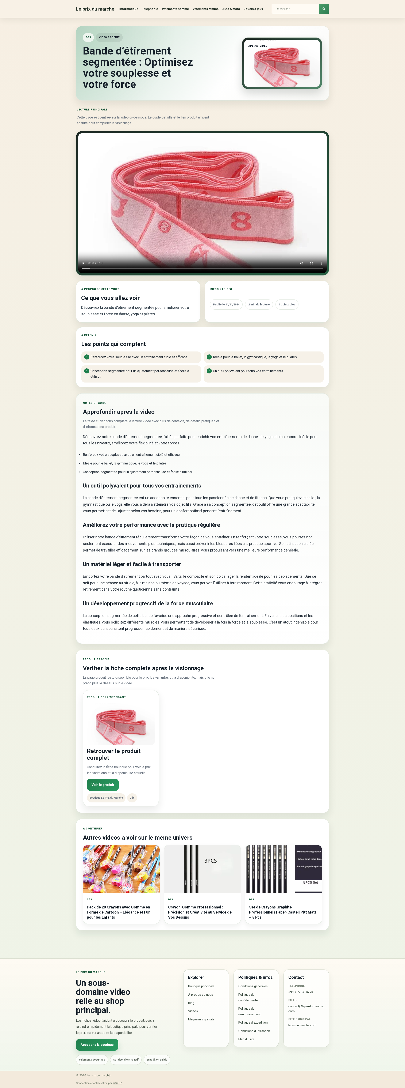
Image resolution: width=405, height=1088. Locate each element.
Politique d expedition (253, 1022)
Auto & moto (231, 9)
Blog (191, 1003)
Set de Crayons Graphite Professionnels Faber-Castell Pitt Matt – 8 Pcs (282, 912)
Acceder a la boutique (97, 1045)
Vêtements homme (175, 9)
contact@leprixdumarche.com (306, 1008)
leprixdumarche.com (302, 1025)
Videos (193, 1011)
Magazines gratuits (201, 1019)
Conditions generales (253, 986)
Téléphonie (150, 9)
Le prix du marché (95, 9)
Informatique (128, 9)
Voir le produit (103, 785)
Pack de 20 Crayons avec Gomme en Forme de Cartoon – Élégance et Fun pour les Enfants (118, 912)
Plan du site (246, 1039)
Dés (88, 37)
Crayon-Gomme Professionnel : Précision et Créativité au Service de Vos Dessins (200, 912)
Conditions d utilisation (254, 1031)
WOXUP (117, 1083)
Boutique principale (201, 986)
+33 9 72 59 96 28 (300, 992)
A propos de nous (200, 995)
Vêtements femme (206, 9)
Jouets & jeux (253, 9)
